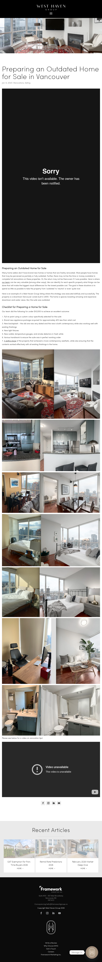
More (19, 868)
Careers (51, 952)
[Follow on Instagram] (48, 803)
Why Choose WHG (51, 946)
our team (6, 282)
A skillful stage (10, 341)
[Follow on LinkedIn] (54, 803)
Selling (27, 83)
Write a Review (51, 943)
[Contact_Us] (92, 952)
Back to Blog (10, 59)
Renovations (19, 83)
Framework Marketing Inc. (51, 955)
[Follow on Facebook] (43, 803)
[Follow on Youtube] (59, 803)
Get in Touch (51, 949)
